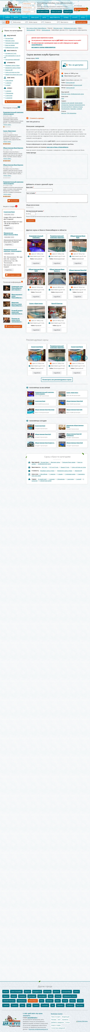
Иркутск (5, 996)
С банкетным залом (45, 481)
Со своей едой (42, 479)
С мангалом (8, 95)
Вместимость (55, 17)
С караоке (8, 91)
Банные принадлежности (77, 105)
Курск (50, 996)
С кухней (78, 479)
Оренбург (49, 1001)
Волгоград (47, 991)
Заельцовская (46, 30)
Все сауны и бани (43, 11)
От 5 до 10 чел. (53, 467)
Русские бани (9, 38)
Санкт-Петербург (16, 991)
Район (7, 17)
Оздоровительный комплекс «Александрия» (13, 113)
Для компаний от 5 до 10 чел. (12, 56)
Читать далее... (7, 124)
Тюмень (36, 1005)
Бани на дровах (10, 45)
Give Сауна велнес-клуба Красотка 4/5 (31, 207)
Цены (44, 17)
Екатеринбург (66, 991)
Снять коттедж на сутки (12, 72)
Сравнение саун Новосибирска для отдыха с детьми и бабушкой (17, 290)
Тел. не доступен (76, 65)
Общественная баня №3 (77, 270)
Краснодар (32, 996)
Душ (62, 98)
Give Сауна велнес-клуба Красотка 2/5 (28, 207)
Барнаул (27, 991)
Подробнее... (8, 228)
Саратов (5, 1005)
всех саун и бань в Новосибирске (57, 147)
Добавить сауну (82, 9)
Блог (59, 1019)
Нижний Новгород (8, 1001)
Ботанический (77, 85)
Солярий (79, 109)
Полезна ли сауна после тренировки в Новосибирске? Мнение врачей (17, 322)
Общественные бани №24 (74, 401)
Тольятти (14, 1005)
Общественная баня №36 (36, 270)
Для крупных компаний (12, 59)
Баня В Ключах (57, 303)
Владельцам (68, 11)
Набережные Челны (70, 996)
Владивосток (37, 991)
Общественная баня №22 (43, 434)
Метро (16, 17)
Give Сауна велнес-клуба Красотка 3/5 (30, 207)
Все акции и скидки (14, 275)
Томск (22, 1005)
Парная (24, 17)
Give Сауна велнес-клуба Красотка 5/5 (33, 207)
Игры (83, 17)
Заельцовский (31, 30)
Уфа (52, 1005)
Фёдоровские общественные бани (11, 233)
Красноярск (42, 996)
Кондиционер (65, 109)
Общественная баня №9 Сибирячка (74, 434)
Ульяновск (45, 1005)
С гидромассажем (70, 474)
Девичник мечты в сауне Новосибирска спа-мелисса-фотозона (17, 306)
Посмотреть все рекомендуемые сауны (56, 380)
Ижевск (76, 991)
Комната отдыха (78, 107)
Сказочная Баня (9, 212)
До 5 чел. (44, 467)
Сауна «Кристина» (9, 131)
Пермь (58, 1001)
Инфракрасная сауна (11, 47)
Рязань (72, 1001)
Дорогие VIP (8, 70)
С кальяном (8, 98)
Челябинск (70, 1005)
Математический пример (35, 211)
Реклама (53, 1019)
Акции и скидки (56, 1025)
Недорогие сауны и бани (12, 68)
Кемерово (22, 996)
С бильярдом (9, 93)
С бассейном (9, 80)
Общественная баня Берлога (13, 148)
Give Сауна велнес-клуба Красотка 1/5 (27, 207)
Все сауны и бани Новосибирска (36, 28)
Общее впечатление (32, 205)
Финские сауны (10, 40)
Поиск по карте (56, 11)
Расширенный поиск (14, 101)
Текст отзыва (31, 193)
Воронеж (56, 991)
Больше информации (14, 326)
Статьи (67, 1022)
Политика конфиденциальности (38, 1029)
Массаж (63, 113)
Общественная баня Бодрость (44, 443)
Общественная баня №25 (77, 236)
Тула (29, 1005)
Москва (5, 991)
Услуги (74, 17)
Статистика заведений (58, 1028)
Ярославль (80, 1005)
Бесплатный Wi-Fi (66, 107)
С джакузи (8, 83)
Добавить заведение (57, 1022)
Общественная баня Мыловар (44, 409)
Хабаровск (60, 1005)
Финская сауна (57, 28)
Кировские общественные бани (74, 426)
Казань (14, 996)
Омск (41, 1001)
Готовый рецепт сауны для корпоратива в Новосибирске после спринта (17, 314)
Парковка (73, 109)
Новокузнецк (21, 1001)
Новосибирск (33, 1001)
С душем (7, 85)
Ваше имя (30, 187)
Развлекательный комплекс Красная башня (57, 236)
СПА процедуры (71, 113)
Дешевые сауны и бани (12, 65)
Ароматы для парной (67, 103)
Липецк (58, 996)
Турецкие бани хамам (11, 43)
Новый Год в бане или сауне (13, 74)
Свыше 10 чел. (65, 467)
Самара (80, 1001)
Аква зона (35, 17)
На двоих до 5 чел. (10, 53)
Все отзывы (14, 201)
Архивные (65, 1019)
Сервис (66, 17)
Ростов (65, 1001)
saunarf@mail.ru (37, 45)
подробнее (36, 263)
